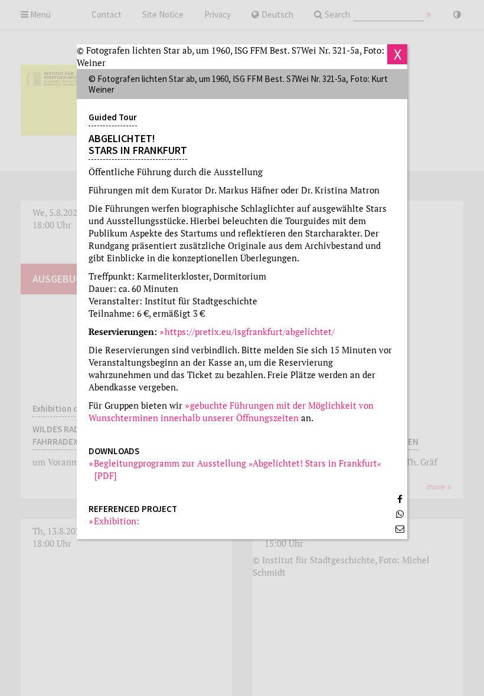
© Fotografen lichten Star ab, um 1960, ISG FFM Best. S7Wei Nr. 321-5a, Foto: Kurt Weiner (241, 56)
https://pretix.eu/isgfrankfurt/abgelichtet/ (250, 331)
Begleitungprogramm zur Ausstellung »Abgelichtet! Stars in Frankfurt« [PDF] (237, 469)
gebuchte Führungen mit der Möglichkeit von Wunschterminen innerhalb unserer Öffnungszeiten (231, 411)
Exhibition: (116, 521)
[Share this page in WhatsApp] (400, 514)
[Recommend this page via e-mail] (400, 528)
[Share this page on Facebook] (400, 499)
